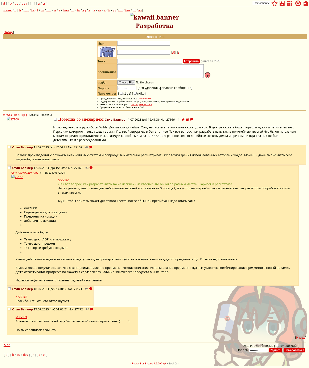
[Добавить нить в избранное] (183, 119)
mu (48, 10)
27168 (78, 168)
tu (72, 10)
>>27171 (21, 317)
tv (78, 10)
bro (26, 10)
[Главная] (305, 2)
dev (24, 3)
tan (127, 10)
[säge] (124, 93)
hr (32, 10)
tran (66, 10)
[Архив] (282, 2)
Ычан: (7, 10)
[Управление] (298, 2)
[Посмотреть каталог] (289, 2)
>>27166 (63, 180)
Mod (7, 345)
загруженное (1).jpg (15, 115)
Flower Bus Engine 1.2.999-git (149, 363)
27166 (170, 119)
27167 (78, 147)
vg (84, 10)
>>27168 (21, 296)
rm (120, 10)
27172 (78, 309)
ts (44, 3)
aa (99, 10)
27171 (78, 289)
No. (163, 119)
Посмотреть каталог (141, 104)
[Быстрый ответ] (191, 119)
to (134, 10)
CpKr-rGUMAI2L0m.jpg (24, 172)
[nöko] (139, 93)
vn (140, 10)
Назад (8, 32)
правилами (145, 98)
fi (109, 10)
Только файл (288, 345)
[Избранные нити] (274, 2)
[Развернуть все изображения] (187, 119)
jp (114, 10)
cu (16, 3)
